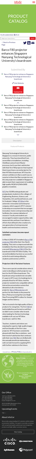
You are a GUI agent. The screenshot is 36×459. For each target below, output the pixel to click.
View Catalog (18, 432)
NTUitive (21, 201)
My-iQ (17, 34)
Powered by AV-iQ (27, 352)
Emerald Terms (6, 352)
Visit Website (19, 83)
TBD (3, 413)
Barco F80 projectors (17, 290)
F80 (28, 307)
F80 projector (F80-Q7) (17, 249)
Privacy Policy (17, 352)
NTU (4, 192)
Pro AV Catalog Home (6, 34)
